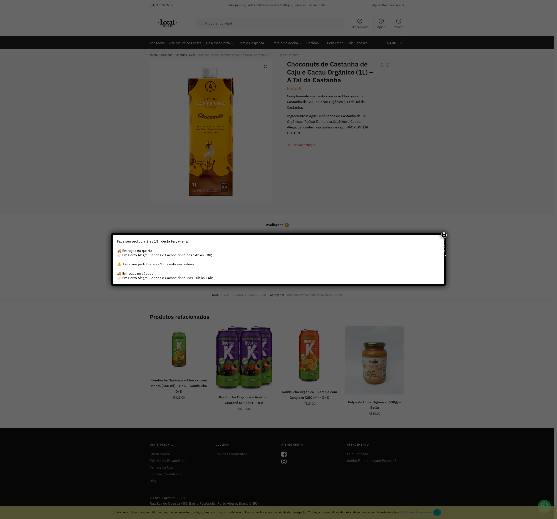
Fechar (444, 235)
